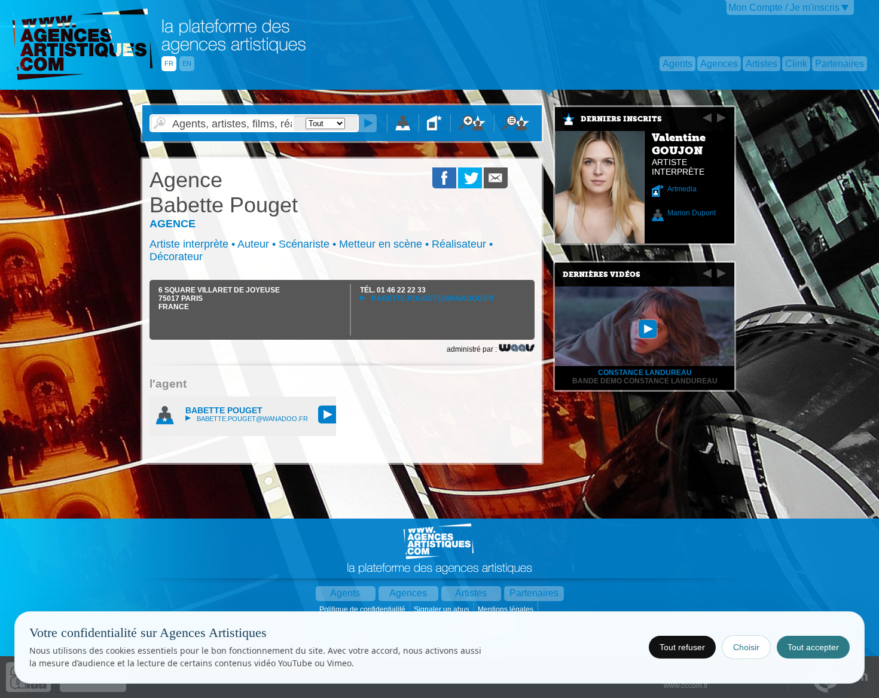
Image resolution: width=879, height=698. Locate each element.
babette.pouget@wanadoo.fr (432, 298)
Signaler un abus (442, 609)
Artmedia (682, 189)
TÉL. (393, 290)
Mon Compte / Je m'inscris (784, 7)
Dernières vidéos (601, 274)
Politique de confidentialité (363, 609)
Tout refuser (682, 647)
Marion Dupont (691, 213)
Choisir (746, 647)
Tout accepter (813, 647)
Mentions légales (506, 609)
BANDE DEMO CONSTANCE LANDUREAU (645, 381)
